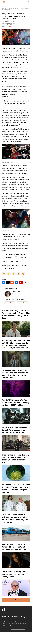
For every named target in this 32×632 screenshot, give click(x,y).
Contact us (16, 623)
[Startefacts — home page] (4, 2)
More (16, 600)
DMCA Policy (5, 623)
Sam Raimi (11, 265)
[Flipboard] (21, 282)
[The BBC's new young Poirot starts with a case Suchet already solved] (16, 583)
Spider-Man (24, 265)
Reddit (18, 261)
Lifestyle (23, 617)
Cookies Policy (12, 621)
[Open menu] (28, 2)
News (4, 617)
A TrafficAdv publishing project (18, 629)
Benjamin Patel (10, 26)
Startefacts (4, 6)
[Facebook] (3, 282)
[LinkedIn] (16, 282)
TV (9, 617)
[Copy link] (25, 282)
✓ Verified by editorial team (8, 21)
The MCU (4, 268)
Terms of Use (20, 621)
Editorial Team (23, 623)
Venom (17, 265)
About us (11, 623)
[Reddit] (12, 282)
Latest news (10, 6)
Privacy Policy (5, 621)
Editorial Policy (5, 625)
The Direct (11, 261)
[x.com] (8, 282)
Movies (4, 265)
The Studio (12, 268)
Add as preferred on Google (9, 23)
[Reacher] (16, 555)
